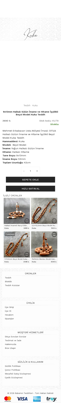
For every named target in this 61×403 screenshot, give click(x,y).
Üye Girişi (9, 307)
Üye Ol (8, 311)
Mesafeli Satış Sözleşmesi (18, 374)
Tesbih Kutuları (12, 285)
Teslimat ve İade (13, 340)
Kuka (34, 105)
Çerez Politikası (12, 370)
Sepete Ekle (30, 179)
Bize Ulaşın (10, 348)
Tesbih (27, 105)
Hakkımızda (10, 344)
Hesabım (9, 315)
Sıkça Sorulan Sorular (15, 336)
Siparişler (9, 318)
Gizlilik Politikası (13, 366)
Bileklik (8, 281)
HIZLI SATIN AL (31, 188)
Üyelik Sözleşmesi (14, 377)
